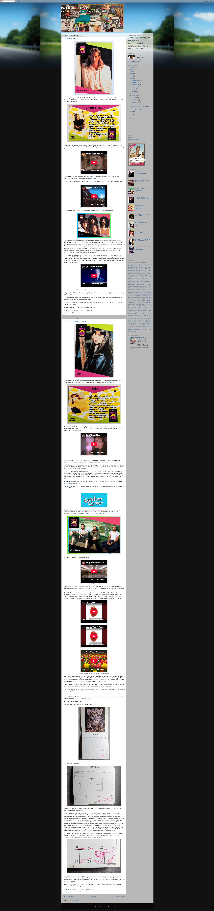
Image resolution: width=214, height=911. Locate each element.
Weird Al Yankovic (140, 329)
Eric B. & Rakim (139, 283)
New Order (142, 310)
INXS (133, 294)
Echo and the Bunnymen (144, 281)
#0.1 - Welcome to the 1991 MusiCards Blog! (142, 181)
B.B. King (142, 267)
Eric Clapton (147, 283)
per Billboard (93, 178)
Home (94, 897)
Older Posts (120, 897)
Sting (150, 320)
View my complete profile (135, 61)
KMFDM (134, 300)
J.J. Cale (137, 294)
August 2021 (135, 89)
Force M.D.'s (144, 284)
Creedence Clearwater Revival (144, 276)
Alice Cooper (147, 265)
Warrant (134, 329)
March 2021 (135, 100)
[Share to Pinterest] (93, 310)
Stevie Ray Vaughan (143, 320)
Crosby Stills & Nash (132, 278)
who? (146, 329)
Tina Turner (130, 326)
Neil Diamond (146, 308)
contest (130, 276)
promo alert (140, 313)
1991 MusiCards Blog (75, 7)
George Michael (139, 286)
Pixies (129, 313)
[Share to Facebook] (91, 310)
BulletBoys (144, 273)
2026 (131, 67)
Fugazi (149, 284)
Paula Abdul (140, 312)
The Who (145, 324)
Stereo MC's (136, 320)
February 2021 (136, 102)
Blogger (116, 906)
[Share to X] (89, 310)
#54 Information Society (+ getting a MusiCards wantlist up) (142, 224)
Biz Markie (148, 270)
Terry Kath (130, 323)
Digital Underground (140, 279)
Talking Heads (135, 321)
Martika (139, 304)
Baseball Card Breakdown (137, 337)
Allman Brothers (131, 267)
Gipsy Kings (134, 287)
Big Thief (144, 270)
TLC (135, 326)
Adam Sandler (131, 264)
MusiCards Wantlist (133, 139)
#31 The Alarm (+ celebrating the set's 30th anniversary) (142, 207)
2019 (131, 114)
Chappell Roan (135, 275)
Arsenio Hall (137, 267)
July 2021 (134, 91)
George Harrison (132, 286)
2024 (131, 71)
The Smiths (140, 324)
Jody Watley (140, 297)
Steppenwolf (130, 320)
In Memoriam (82, 891)
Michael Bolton (76, 313)
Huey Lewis (148, 289)
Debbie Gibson (145, 278)
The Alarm (135, 323)
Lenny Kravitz (139, 302)
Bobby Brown (141, 272)
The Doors (140, 323)
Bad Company (147, 267)
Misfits (129, 307)
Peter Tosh (148, 312)
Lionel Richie (147, 302)
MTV (138, 307)
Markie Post (135, 304)
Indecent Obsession (140, 292)
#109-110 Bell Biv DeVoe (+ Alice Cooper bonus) (142, 172)
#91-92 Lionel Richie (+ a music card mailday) (142, 231)
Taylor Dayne (140, 321)
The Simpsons (134, 324)
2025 (131, 69)
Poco (132, 313)
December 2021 (136, 80)
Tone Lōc (138, 326)
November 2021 (136, 82)
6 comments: (79, 310)
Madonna (130, 304)
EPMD (133, 283)
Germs (144, 286)
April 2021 (134, 97)
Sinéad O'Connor (144, 318)
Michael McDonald (147, 305)
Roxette (149, 316)
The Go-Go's (146, 323)
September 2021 (136, 86)
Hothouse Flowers (141, 289)
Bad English (130, 268)
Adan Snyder (141, 264)
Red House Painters (136, 315)
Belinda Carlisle (143, 268)
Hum (141, 290)
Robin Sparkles (143, 316)
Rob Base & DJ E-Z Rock (134, 316)
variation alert (132, 328)
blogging (130, 272)
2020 (131, 111)
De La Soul (139, 278)
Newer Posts (68, 897)
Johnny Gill (140, 298)
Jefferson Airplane (136, 295)
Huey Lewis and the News (134, 290)
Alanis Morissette (135, 265)
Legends (131, 302)
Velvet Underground (142, 328)
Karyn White (146, 298)
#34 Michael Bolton (70, 39)
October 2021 (135, 84)
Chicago (142, 275)
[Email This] (86, 310)
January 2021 (135, 109)
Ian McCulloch (146, 290)
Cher (139, 275)
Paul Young (134, 312)
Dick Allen (133, 279)
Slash (149, 318)
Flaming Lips (138, 284)
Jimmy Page (135, 297)
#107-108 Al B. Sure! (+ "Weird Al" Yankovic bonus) (142, 198)
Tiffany (149, 324)
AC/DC (149, 262)
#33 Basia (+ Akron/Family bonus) (75, 321)
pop (82, 313)
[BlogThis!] (88, 310)
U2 (141, 326)
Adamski (136, 264)
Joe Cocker (145, 297)
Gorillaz (138, 287)
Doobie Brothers (135, 281)
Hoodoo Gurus (134, 289)
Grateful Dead (144, 287)
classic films (147, 275)
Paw (144, 312)
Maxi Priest (144, 304)
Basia (76, 891)
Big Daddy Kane (134, 270)
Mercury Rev (133, 305)
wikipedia (95, 252)
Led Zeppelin (147, 300)
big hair (70, 313)
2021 (131, 78)
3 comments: (79, 889)
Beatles (138, 268)
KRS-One (140, 300)
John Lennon (135, 298)
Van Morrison (148, 326)
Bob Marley (135, 272)
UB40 (143, 326)
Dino (146, 279)
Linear (143, 302)
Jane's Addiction (143, 294)
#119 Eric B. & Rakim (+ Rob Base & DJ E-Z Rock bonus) (142, 240)
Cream (134, 276)
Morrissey (134, 307)
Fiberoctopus (131, 284)
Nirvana (146, 310)
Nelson (132, 310)
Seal (132, 318)
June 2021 (135, 93)
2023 (131, 74)
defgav (140, 55)
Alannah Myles (142, 265)
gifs (146, 286)
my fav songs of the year (137, 309)
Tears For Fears (147, 321)
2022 (131, 76)
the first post (137, 48)
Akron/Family (71, 891)
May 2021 (134, 95)
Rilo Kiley (149, 315)
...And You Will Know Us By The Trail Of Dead (137, 262)
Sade (129, 318)
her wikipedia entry (69, 483)
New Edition (137, 310)
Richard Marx (143, 315)
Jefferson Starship (144, 295)
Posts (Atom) (74, 900)
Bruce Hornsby (137, 273)
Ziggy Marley (134, 331)
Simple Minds (137, 318)
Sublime (130, 321)
